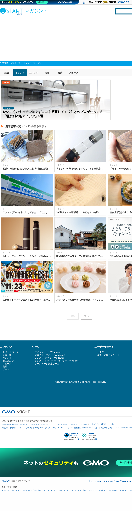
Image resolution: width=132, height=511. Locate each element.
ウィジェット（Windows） (48, 352)
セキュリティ (63, 490)
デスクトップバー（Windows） (50, 355)
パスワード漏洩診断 (60, 424)
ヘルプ (100, 352)
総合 (7, 72)
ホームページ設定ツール (47, 363)
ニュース (7, 363)
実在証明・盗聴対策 (9, 428)
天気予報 (7, 355)
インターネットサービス (10, 490)
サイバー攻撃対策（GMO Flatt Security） (83, 428)
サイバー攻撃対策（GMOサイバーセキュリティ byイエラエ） (41, 428)
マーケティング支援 (78, 490)
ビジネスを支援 (49, 490)
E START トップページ (10, 63)
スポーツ (73, 72)
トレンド (27, 63)
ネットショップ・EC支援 (32, 490)
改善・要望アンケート (108, 355)
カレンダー (8, 358)
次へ (86, 316)
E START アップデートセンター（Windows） (58, 360)
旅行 (47, 72)
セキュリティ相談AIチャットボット (103, 424)
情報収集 (102, 490)
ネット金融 (112, 490)
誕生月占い (8, 360)
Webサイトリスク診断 (79, 424)
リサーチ (92, 490)
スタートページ (10, 352)
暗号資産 (123, 490)
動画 (5, 366)
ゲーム (6, 369)
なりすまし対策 (106, 428)
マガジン (37, 63)
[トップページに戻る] (12, 11)
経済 (60, 72)
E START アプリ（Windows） (50, 358)
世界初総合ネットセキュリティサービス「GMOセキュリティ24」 (25, 424)
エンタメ (33, 72)
